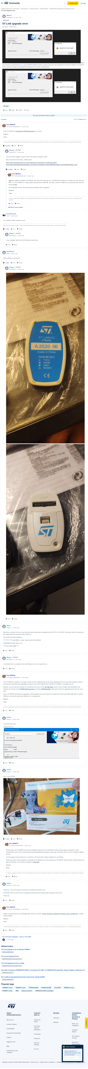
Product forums (34, 8)
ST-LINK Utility (49, 687)
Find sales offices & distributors (37, 1027)
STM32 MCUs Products (7, 972)
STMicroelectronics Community (10, 8)
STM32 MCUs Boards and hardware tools (62, 8)
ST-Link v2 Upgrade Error (10, 956)
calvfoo (8, 717)
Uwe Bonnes (10, 251)
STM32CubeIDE (45, 689)
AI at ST (36, 1049)
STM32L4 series (69, 987)
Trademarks (60, 1062)
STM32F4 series (21, 987)
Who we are (10, 1020)
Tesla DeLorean (11, 213)
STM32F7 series (7, 990)
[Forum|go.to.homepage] (12, 3)
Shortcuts (56, 1018)
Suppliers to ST (11, 1041)
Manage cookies (80, 1062)
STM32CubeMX (33, 987)
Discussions (24, 8)
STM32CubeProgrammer (27, 689)
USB (17, 990)
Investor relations (12, 1024)
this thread (36, 862)
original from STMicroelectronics (25, 131)
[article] (44, 135)
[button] (2, 3)
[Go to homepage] (15, 1008)
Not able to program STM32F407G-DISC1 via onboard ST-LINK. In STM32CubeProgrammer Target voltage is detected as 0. (43, 970)
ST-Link (6, 106)
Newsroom (37, 1038)
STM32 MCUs (44, 8)
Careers (9, 1037)
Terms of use (34, 1062)
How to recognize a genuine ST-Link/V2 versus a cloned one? (60, 913)
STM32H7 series (8, 987)
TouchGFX (57, 987)
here (15, 184)
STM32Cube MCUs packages (44, 990)
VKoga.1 (9, 15)
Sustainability (10, 1028)
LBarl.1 (8, 625)
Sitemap (55, 1022)
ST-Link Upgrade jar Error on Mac (12, 963)
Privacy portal (70, 1062)
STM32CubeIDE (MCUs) (7, 952)
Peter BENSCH (10, 124)
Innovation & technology (14, 1033)
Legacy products (27, 990)
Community (37, 1034)
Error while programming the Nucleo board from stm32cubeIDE (23, 977)
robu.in (11, 180)
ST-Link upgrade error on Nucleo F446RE (15, 949)
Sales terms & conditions (47, 1062)
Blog (8, 1046)
